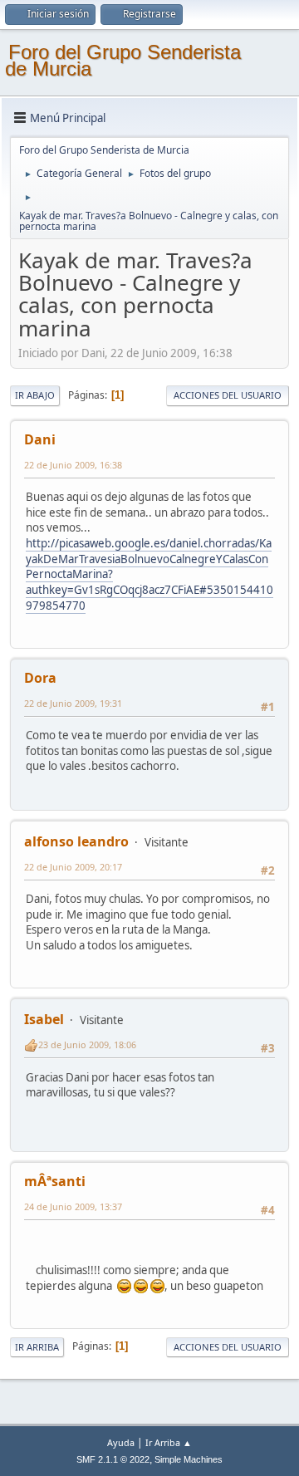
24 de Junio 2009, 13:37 (73, 1206)
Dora (40, 678)
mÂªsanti (55, 1181)
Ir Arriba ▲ (168, 1442)
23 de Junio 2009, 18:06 (87, 1044)
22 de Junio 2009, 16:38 (73, 464)
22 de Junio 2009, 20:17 (73, 867)
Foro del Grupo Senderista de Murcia (123, 60)
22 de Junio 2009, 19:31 (73, 703)
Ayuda (121, 1442)
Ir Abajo (35, 395)
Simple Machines (188, 1459)
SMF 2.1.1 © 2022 (113, 1459)
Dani (40, 439)
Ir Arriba (37, 1347)
